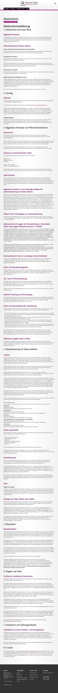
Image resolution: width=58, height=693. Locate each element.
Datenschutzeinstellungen (22, 677)
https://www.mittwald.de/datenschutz (39, 105)
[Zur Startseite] (29, 3)
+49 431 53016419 (8, 681)
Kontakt (18, 672)
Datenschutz (19, 676)
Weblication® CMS (21, 8)
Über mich (13, 8)
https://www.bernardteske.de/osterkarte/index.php (28, 651)
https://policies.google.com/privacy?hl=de (12, 621)
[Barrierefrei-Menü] (55, 3)
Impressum (19, 674)
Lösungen (7, 8)
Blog (27, 8)
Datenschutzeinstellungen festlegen (10, 21)
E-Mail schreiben (8, 684)
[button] (44, 679)
